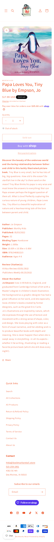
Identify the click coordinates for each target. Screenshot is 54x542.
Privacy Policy (12, 425)
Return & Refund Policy (17, 411)
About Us (10, 445)
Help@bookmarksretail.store (20, 462)
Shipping (5, 101)
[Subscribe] (42, 491)
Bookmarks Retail (22, 536)
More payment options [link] (27, 153)
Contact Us (11, 438)
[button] (6, 10)
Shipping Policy (13, 418)
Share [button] (8, 360)
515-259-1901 (12, 466)
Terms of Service (14, 431)
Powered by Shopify (37, 536)
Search (9, 391)
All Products (12, 404)
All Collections (13, 398)
